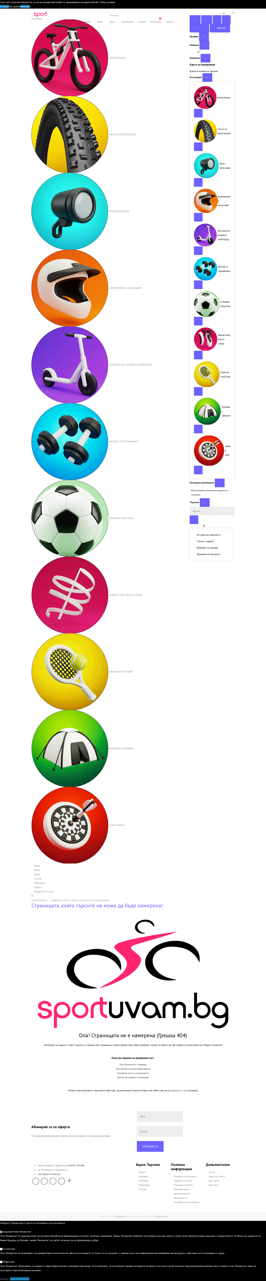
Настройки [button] (14, 6)
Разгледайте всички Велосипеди (133, 1068)
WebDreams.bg (161, 1216)
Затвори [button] (4, 6)
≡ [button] (32, 895)
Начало (43, 900)
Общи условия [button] (107, 2)
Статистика (8, 1248)
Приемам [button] (25, 6)
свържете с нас (179, 1090)
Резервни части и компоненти (133, 1073)
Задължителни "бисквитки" (16, 1231)
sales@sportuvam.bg (49, 1174)
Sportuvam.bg (120, 1216)
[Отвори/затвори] (198, 113)
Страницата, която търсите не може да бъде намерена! (79, 900)
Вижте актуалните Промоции (133, 1077)
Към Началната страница (133, 1064)
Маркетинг (8, 1261)
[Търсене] (156, 15)
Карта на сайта (150, 1090)
